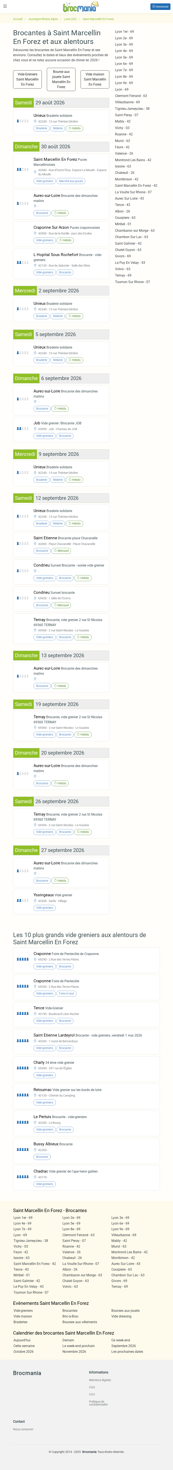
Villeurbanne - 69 (127, 102)
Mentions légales (100, 1380)
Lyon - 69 (121, 89)
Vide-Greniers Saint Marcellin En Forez (27, 79)
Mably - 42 (123, 121)
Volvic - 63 (122, 269)
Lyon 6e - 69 (124, 64)
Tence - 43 (122, 205)
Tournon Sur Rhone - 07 (132, 282)
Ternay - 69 (123, 275)
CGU (92, 1387)
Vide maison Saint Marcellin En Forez (95, 79)
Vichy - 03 (122, 128)
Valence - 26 (124, 153)
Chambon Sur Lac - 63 (131, 237)
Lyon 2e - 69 (124, 38)
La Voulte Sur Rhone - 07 (133, 192)
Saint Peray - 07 (126, 115)
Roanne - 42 (124, 134)
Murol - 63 (122, 141)
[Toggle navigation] (5, 6)
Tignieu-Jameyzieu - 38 (132, 109)
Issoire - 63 (123, 166)
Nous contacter (23, 1429)
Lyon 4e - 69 (124, 51)
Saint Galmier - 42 (128, 243)
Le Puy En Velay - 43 (130, 263)
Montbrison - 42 (126, 179)
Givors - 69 (123, 256)
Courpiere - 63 (125, 218)
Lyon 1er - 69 (124, 32)
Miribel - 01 (123, 224)
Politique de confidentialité (98, 1403)
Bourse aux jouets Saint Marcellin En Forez (61, 79)
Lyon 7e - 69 (124, 70)
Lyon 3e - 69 (124, 44)
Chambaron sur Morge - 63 (135, 231)
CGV (92, 1394)
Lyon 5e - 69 (124, 57)
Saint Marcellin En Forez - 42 (136, 186)
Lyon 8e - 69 (124, 77)
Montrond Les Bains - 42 (133, 160)
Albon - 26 (122, 211)
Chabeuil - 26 (124, 173)
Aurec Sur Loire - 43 (129, 198)
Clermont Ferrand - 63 (131, 96)
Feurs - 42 (122, 147)
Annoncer (162, 6)
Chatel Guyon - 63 (128, 250)
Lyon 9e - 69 (124, 83)
